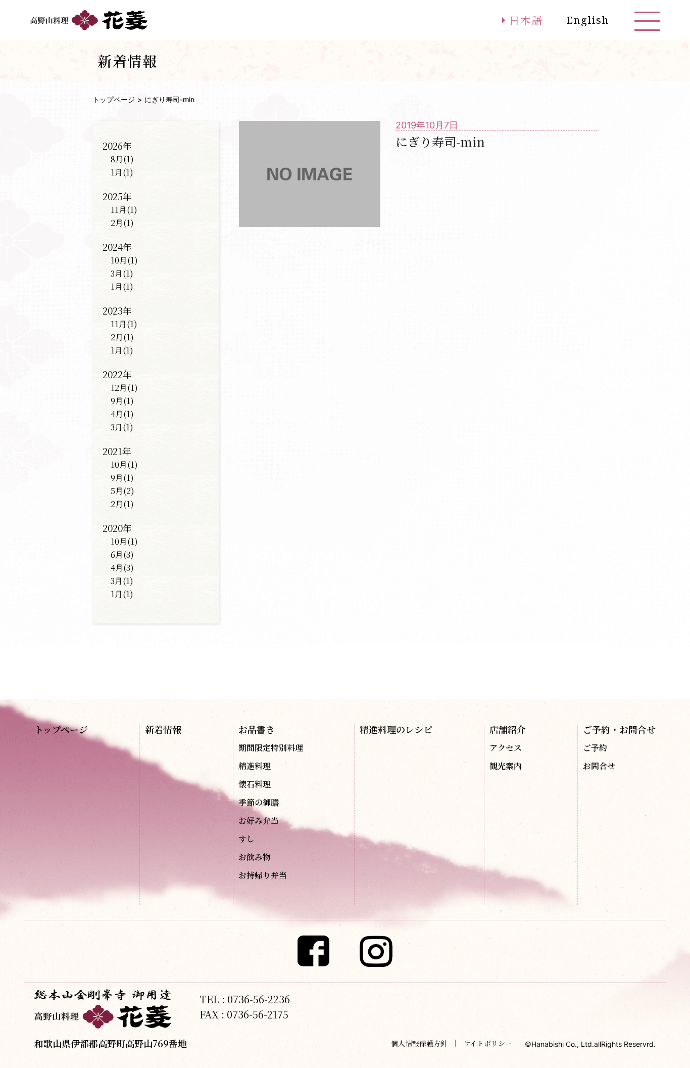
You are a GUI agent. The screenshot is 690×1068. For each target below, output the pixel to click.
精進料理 (254, 766)
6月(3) (122, 554)
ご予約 (595, 748)
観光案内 (505, 766)
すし (246, 839)
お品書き (256, 729)
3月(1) (122, 273)
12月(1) (124, 387)
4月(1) (122, 414)
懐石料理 (254, 784)
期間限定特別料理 (270, 748)
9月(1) (122, 401)
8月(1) (122, 159)
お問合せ (599, 766)
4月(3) (122, 567)
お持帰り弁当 (262, 875)
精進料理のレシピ (396, 729)
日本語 (526, 20)
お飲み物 (254, 857)
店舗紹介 (507, 729)
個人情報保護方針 (419, 1043)
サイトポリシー (487, 1043)
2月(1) (122, 223)
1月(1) (122, 172)
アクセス (505, 748)
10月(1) (124, 260)
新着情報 (163, 729)
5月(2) (122, 491)
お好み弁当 (258, 821)
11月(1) (124, 209)
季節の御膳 (258, 802)
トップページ (113, 99)
